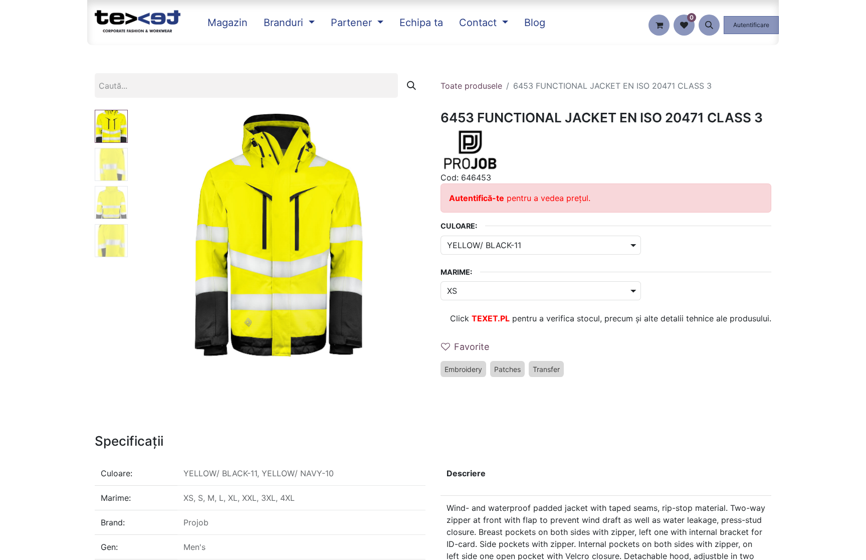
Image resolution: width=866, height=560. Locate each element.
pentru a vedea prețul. (519, 198)
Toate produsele (471, 86)
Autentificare (751, 25)
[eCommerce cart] (659, 25)
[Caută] (411, 85)
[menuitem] (227, 22)
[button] (709, 25)
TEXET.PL (491, 318)
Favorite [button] (471, 346)
